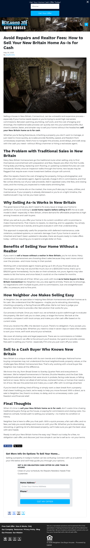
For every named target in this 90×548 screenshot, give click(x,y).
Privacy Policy (29, 529)
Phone (24, 491)
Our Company (7, 529)
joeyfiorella (10, 55)
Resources (18, 529)
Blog (38, 529)
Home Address (28, 483)
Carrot (49, 545)
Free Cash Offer (8, 526)
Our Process (7, 533)
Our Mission (17, 533)
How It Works (21, 526)
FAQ (30, 526)
